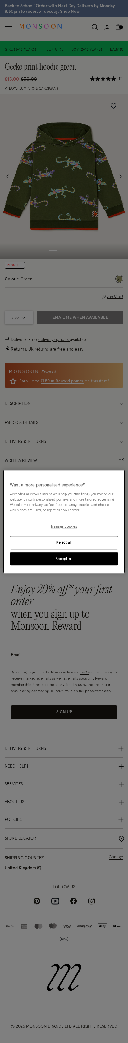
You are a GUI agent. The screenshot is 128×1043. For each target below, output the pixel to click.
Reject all (64, 542)
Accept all (64, 558)
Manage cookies (64, 526)
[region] (64, 521)
